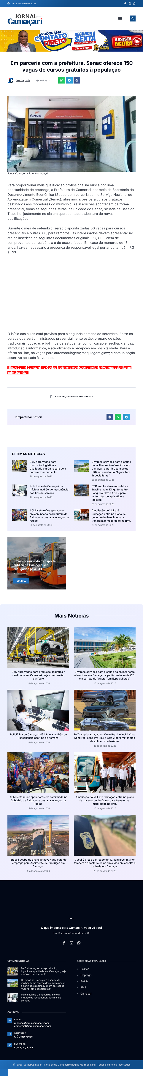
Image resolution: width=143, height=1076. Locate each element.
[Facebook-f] (125, 3)
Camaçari (59, 396)
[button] (120, 18)
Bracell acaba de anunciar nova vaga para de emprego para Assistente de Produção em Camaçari (38, 863)
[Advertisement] (71, 295)
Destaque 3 (86, 396)
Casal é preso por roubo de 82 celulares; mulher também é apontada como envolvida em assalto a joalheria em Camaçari (105, 863)
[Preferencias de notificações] (4, 1072)
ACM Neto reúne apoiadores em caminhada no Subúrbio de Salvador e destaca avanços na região (49, 515)
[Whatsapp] (134, 3)
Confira (21, 581)
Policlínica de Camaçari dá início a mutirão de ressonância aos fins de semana (49, 489)
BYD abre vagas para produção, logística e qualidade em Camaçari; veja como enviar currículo (48, 467)
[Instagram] (129, 3)
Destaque (72, 396)
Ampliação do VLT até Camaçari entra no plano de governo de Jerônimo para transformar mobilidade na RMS (111, 515)
